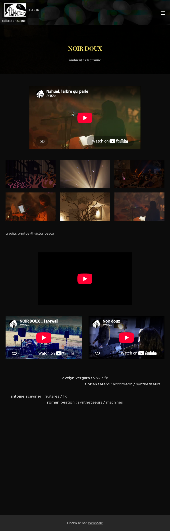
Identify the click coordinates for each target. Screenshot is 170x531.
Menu (163, 12)
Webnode (95, 523)
